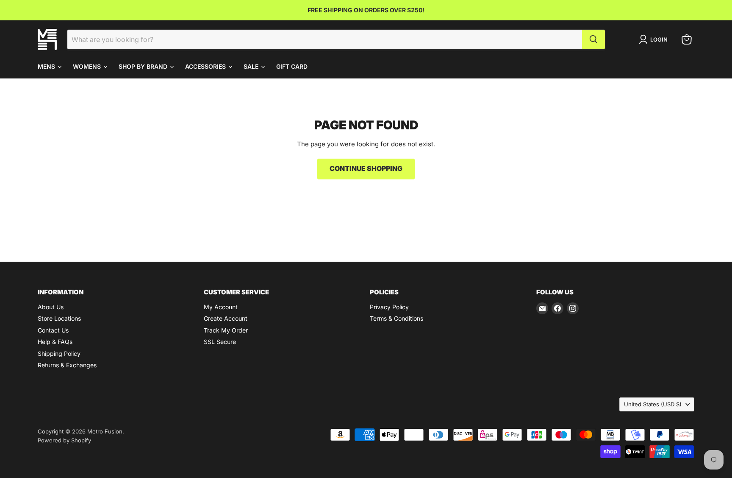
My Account (221, 306)
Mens (47, 66)
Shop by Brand (144, 66)
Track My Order (226, 330)
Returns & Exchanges (67, 365)
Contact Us (53, 330)
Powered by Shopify (64, 440)
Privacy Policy (389, 306)
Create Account (225, 318)
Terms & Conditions (396, 318)
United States (653, 404)
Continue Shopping (366, 169)
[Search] (593, 39)
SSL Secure (220, 341)
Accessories (206, 66)
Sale (252, 66)
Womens (88, 66)
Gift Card (292, 66)
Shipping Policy (59, 353)
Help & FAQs (55, 341)
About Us (51, 306)
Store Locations (59, 318)
